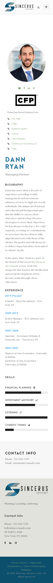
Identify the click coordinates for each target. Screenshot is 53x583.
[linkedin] (29, 88)
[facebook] (24, 88)
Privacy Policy (19, 562)
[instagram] (34, 88)
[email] (19, 88)
